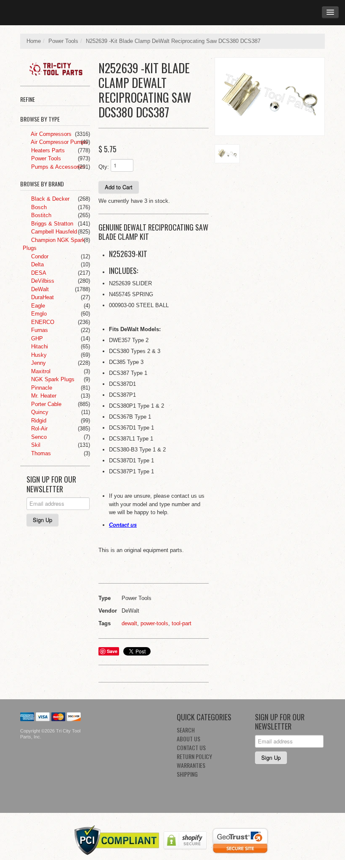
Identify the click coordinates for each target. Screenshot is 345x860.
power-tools (154, 623)
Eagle (37, 306)
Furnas (38, 330)
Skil (34, 445)
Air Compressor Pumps (58, 142)
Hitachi (38, 346)
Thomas (40, 453)
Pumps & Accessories (57, 167)
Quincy (38, 412)
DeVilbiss (41, 281)
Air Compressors (50, 134)
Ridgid (37, 420)
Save (112, 651)
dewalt (129, 623)
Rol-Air (38, 428)
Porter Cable (45, 404)
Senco (38, 437)
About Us (188, 738)
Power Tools (63, 41)
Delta (36, 264)
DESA (37, 273)
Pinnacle (40, 388)
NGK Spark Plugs (51, 379)
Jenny (37, 363)
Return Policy (194, 756)
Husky (38, 355)
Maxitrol (39, 371)
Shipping (187, 774)
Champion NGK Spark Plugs (54, 244)
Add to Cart (119, 187)
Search (186, 729)
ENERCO (41, 322)
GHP (36, 338)
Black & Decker (49, 199)
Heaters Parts (47, 150)
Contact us (123, 525)
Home (34, 41)
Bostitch (40, 215)
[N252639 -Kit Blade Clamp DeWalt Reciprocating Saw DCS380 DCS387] (270, 96)
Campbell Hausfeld (53, 231)
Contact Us (191, 747)
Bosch (38, 207)
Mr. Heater (42, 396)
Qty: (103, 167)
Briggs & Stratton (51, 223)
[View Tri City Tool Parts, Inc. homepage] (58, 67)
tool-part (181, 623)
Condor (38, 256)
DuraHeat (41, 297)
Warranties (191, 765)
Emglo (38, 314)
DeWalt (39, 289)
